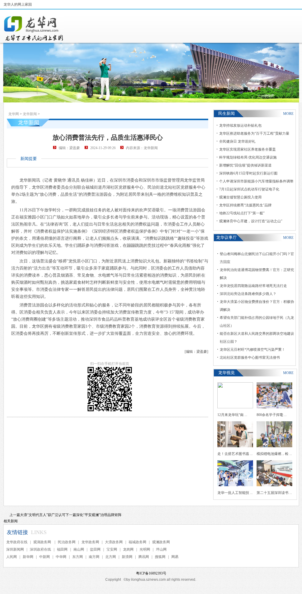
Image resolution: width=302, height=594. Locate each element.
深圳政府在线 (40, 549)
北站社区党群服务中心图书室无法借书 (250, 357)
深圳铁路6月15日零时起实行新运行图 (248, 173)
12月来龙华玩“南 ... (232, 415)
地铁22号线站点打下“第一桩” (242, 213)
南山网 (78, 549)
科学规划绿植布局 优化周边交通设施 (248, 157)
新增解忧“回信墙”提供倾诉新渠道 (245, 165)
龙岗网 (128, 549)
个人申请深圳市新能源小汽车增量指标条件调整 (256, 181)
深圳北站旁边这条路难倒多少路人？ (248, 294)
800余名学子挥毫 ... (272, 415)
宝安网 (111, 549)
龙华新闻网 (34, 28)
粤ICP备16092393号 (151, 573)
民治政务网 (67, 542)
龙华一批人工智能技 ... (235, 493)
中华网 (61, 557)
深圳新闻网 (15, 549)
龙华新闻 (30, 114)
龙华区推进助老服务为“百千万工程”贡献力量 (254, 133)
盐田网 (95, 549)
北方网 (110, 557)
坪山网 (161, 549)
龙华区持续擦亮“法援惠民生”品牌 (245, 205)
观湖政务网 (42, 542)
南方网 (94, 557)
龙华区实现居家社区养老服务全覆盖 (247, 149)
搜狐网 (160, 557)
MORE (288, 114)
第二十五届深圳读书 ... (274, 493)
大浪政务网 (114, 542)
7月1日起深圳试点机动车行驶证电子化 (249, 189)
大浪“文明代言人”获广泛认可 (42, 515)
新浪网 (127, 557)
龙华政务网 (90, 542)
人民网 (11, 557)
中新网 (44, 557)
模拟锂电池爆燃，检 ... (274, 454)
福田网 (62, 549)
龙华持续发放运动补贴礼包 (240, 125)
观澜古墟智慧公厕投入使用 (240, 197)
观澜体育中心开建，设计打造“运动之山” (250, 221)
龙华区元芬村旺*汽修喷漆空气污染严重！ (252, 349)
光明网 (144, 549)
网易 (174, 557)
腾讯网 (143, 557)
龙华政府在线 (16, 542)
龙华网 (13, 114)
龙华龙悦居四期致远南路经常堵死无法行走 (253, 286)
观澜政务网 (161, 542)
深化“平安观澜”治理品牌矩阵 (99, 515)
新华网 (28, 557)
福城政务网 (137, 542)
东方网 (77, 557)
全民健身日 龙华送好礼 (237, 141)
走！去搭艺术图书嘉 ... (235, 454)
